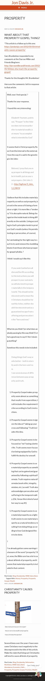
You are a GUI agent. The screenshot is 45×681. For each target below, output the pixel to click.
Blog (14, 576)
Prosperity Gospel (18, 670)
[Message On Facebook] (38, 674)
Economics (16, 667)
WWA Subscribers (31, 576)
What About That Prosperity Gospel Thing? (22, 36)
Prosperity (24, 578)
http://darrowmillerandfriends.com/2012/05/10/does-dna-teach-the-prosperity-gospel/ (22, 68)
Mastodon (16, 678)
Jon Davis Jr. (22, 2)
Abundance (8, 667)
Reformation (29, 662)
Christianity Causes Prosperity (18, 591)
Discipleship (21, 576)
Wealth (12, 581)
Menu (24, 8)
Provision (28, 670)
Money (18, 578)
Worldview (8, 665)
